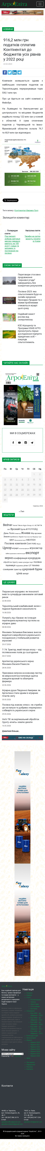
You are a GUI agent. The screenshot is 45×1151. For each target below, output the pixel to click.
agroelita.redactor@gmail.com (12, 1124)
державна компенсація (17, 553)
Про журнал (30, 1062)
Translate (17, 1056)
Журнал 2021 (35, 1045)
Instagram (25, 442)
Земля (7, 536)
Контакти (29, 1069)
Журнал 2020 (35, 1042)
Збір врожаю (36, 533)
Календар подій (32, 1036)
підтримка (19, 566)
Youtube (19, 442)
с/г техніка (33, 565)
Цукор (7, 548)
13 (22, 484)
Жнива (25, 533)
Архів (28, 1058)
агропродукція (24, 548)
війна (8, 553)
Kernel (15, 525)
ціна (19, 573)
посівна (38, 562)
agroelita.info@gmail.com (33, 1122)
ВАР (8, 529)
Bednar (7, 525)
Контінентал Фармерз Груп (33, 537)
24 (5, 495)
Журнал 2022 (35, 1047)
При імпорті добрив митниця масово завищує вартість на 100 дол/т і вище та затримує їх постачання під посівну (12, 244)
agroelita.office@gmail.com (11, 1122)
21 (28, 490)
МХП (12, 540)
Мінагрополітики (20, 540)
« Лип (21, 511)
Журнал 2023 (35, 1049)
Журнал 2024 (35, 1051)
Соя (29, 543)
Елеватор (17, 533)
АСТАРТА (38, 525)
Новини (29, 995)
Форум (39, 544)
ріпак (26, 565)
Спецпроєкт (30, 1011)
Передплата (30, 1065)
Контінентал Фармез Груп (26, 210)
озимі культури (23, 562)
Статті (28, 997)
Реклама (29, 1067)
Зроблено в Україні (17, 537)
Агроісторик (34, 1004)
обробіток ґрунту (10, 562)
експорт (32, 553)
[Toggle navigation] (40, 3)
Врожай (15, 529)
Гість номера (35, 1006)
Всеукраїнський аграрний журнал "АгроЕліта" (21, 1131)
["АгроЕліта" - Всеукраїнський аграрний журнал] (14, 4)
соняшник (8, 569)
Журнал (29, 1040)
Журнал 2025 (35, 1054)
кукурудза (34, 558)
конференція (20, 558)
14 (28, 484)
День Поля (9, 533)
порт (31, 562)
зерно (9, 558)
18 (11, 490)
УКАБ (33, 544)
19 (17, 490)
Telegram (32, 442)
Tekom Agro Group (25, 525)
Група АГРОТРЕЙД (29, 529)
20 (22, 490)
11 (11, 484)
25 (11, 495)
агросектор (36, 548)
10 (5, 484)
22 (34, 490)
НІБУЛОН (31, 540)
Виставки (33, 1009)
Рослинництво (35, 1000)
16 (40, 484)
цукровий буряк (32, 569)
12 (17, 484)
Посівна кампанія (15, 543)
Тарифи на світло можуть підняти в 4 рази (32, 238)
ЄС (33, 525)
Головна (29, 993)
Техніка (33, 1002)
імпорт (25, 573)
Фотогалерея (31, 1038)
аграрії (15, 548)
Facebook (13, 442)
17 (5, 490)
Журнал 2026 (35, 1056)
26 (17, 495)
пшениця (10, 565)
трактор (18, 569)
